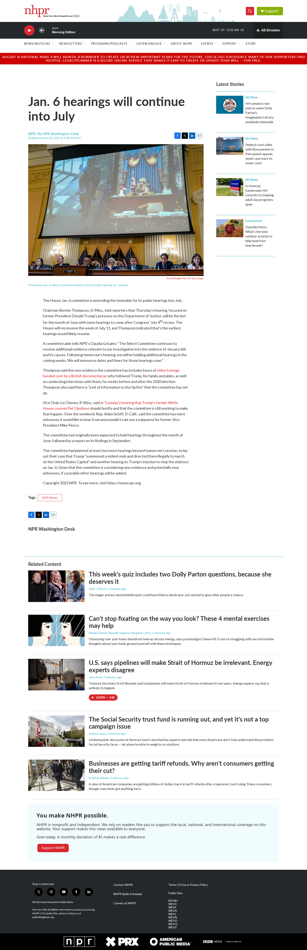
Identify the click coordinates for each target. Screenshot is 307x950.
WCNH (173, 900)
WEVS (172, 927)
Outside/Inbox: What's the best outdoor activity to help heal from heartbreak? (258, 236)
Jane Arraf (95, 677)
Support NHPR (53, 847)
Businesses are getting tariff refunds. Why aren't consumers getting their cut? (181, 767)
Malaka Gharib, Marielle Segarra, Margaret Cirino (120, 633)
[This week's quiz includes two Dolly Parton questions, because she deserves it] (56, 586)
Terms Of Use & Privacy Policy (188, 884)
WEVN (172, 917)
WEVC (172, 904)
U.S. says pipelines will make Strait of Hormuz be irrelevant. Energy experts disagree (180, 666)
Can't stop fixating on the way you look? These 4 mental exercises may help (179, 622)
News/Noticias (37, 43)
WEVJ (172, 914)
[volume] (41, 30)
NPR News (50, 497)
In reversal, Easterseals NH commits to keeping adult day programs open (259, 195)
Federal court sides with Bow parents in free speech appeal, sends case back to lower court (259, 154)
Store (251, 43)
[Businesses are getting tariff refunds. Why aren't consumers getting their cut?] (56, 775)
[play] (29, 30)
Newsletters (70, 43)
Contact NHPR (123, 884)
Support (272, 11)
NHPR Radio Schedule (127, 894)
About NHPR (181, 43)
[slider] (48, 30)
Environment (253, 221)
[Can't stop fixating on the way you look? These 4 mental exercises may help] (56, 630)
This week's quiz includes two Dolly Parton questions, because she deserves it (180, 578)
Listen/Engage (149, 43)
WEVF (172, 907)
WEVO (173, 920)
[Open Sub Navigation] (53, 43)
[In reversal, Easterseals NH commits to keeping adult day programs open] (229, 187)
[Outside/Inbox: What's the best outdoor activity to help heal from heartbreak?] (229, 228)
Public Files (175, 893)
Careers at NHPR (124, 903)
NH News (251, 97)
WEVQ (173, 924)
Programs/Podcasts (109, 43)
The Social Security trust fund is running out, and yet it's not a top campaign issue (179, 723)
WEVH (172, 910)
